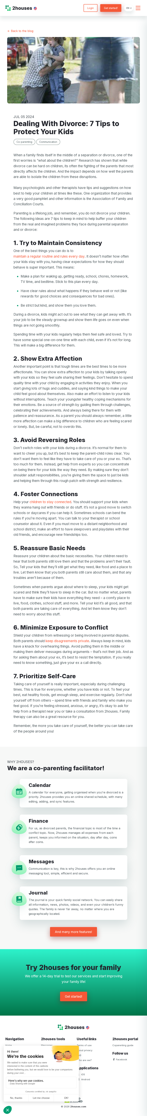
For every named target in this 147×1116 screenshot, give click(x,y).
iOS (82, 1074)
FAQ (79, 1055)
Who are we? (84, 1060)
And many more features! (73, 932)
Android (85, 1079)
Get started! (111, 8)
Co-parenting (24, 141)
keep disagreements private (67, 641)
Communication (48, 141)
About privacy (84, 1050)
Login (90, 8)
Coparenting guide (122, 1045)
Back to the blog (21, 31)
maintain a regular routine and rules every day (49, 256)
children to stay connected (50, 502)
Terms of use (84, 1045)
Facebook (121, 1059)
